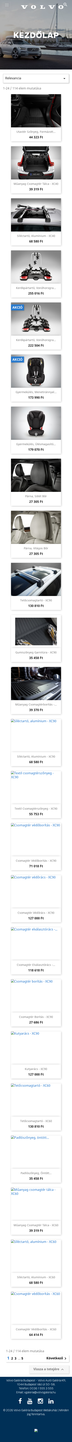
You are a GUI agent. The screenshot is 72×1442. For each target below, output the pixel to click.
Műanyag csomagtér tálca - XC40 (36, 184)
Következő (57, 1358)
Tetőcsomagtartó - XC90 (36, 600)
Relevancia (36, 78)
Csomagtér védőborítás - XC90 (36, 860)
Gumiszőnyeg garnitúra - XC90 (36, 652)
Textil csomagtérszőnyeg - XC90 (36, 808)
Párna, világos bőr (36, 548)
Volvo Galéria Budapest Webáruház (35, 1410)
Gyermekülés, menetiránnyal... (36, 392)
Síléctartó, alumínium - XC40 (36, 236)
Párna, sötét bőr (36, 496)
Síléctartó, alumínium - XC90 (36, 756)
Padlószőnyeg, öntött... (36, 1173)
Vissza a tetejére (49, 1369)
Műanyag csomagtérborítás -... (36, 704)
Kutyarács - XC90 (36, 1069)
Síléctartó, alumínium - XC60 (36, 1277)
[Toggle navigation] (7, 5)
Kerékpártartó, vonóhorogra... (36, 288)
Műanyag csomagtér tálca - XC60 (36, 1225)
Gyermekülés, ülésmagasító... (36, 444)
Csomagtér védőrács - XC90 (36, 913)
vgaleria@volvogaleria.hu (40, 1392)
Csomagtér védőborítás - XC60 (36, 1329)
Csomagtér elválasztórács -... (36, 965)
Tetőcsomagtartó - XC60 (36, 1121)
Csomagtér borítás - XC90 (36, 1017)
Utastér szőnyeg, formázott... (36, 132)
